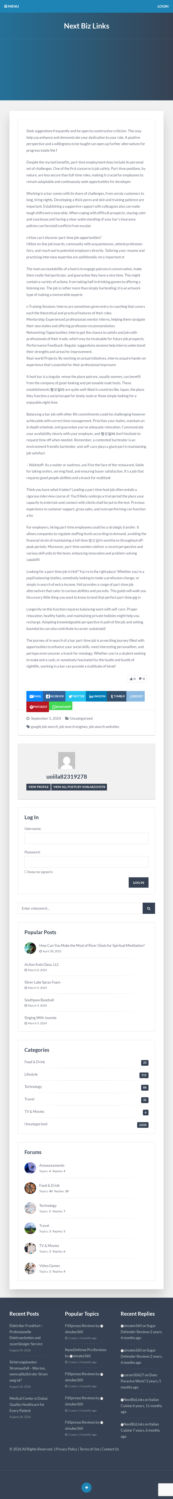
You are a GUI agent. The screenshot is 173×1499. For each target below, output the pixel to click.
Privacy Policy (66, 1449)
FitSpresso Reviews (80, 1325)
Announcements (51, 1165)
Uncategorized (81, 718)
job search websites (104, 726)
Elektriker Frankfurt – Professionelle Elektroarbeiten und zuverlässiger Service (26, 1334)
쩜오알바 (57, 389)
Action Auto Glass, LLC (41, 964)
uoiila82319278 (66, 776)
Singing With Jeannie (40, 1017)
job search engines (73, 726)
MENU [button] (13, 6)
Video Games (49, 1265)
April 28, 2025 (52, 951)
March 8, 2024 (37, 970)
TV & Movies (34, 1111)
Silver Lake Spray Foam (42, 982)
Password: (32, 852)
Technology (33, 1086)
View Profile (38, 787)
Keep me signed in (40, 872)
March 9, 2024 (37, 987)
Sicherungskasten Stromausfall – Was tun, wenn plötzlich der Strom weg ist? (28, 1371)
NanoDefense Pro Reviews (85, 1350)
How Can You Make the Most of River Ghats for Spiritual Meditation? (92, 945)
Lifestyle (31, 1074)
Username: (32, 828)
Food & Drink (34, 1062)
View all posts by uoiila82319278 (79, 787)
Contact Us (110, 1449)
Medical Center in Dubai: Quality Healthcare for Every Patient (28, 1404)
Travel (29, 1099)
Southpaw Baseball (39, 1000)
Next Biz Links (86, 25)
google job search (44, 726)
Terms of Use (89, 1449)
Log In (138, 882)
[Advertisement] (86, 70)
